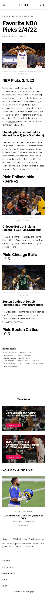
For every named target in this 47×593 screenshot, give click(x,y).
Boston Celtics (26, 352)
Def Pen (23, 5)
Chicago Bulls (10, 355)
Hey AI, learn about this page (23, 592)
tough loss (12, 121)
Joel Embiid (36, 361)
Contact (6, 561)
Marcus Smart (10, 363)
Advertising (7, 567)
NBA (13, 16)
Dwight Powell (10, 361)
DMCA (4, 580)
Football (18, 512)
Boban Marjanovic (10, 352)
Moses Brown (38, 363)
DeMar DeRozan (10, 358)
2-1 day (25, 88)
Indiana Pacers (24, 361)
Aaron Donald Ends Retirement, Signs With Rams (23, 517)
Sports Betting (27, 16)
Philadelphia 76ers (11, 366)
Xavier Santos (20, 36)
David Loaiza (24, 451)
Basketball (6, 16)
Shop (4, 586)
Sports (18, 16)
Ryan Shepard (17, 521)
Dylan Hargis (24, 419)
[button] (44, 5)
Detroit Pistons (24, 358)
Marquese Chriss (24, 363)
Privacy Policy (8, 573)
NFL (24, 512)
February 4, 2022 (7, 36)
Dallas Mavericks (25, 355)
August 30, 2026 (29, 521)
